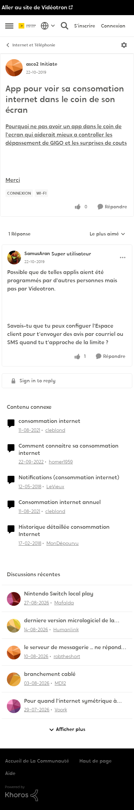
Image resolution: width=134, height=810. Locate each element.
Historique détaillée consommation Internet (64, 531)
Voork (61, 710)
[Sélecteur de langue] (48, 26)
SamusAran (37, 253)
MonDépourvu (62, 543)
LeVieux (55, 486)
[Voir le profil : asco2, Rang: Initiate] (14, 67)
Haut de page (95, 761)
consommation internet (49, 421)
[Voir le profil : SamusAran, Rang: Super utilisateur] (14, 257)
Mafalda (64, 603)
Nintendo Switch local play (58, 593)
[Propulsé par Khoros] (67, 793)
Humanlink (66, 629)
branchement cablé (50, 674)
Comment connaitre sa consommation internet (69, 449)
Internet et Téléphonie (33, 45)
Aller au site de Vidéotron (34, 7)
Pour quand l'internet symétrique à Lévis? (70, 701)
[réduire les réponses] (67, 247)
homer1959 (61, 462)
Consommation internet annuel (60, 502)
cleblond (55, 430)
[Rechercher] (64, 26)
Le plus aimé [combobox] (107, 234)
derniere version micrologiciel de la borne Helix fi (69, 620)
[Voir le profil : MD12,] (14, 679)
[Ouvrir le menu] (124, 45)
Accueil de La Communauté (37, 761)
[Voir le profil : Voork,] (14, 706)
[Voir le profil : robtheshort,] (14, 652)
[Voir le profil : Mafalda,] (14, 599)
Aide (10, 773)
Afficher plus (70, 729)
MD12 (60, 683)
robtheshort (67, 656)
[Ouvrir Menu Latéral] (9, 26)
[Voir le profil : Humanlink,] (14, 626)
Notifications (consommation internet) (69, 477)
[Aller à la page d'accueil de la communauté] (28, 26)
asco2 (32, 64)
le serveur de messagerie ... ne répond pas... (72, 647)
